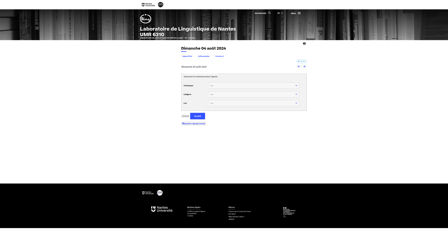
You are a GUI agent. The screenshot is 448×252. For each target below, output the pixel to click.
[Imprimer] (304, 43)
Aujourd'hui (187, 56)
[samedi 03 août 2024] (298, 66)
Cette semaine (203, 56)
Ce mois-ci (219, 56)
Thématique (188, 85)
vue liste (302, 61)
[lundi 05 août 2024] (304, 66)
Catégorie (187, 94)
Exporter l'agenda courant (194, 123)
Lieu (185, 103)
